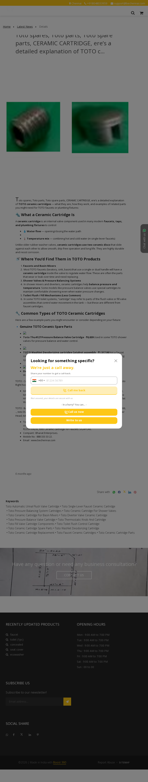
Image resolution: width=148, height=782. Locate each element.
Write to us (74, 420)
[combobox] (37, 380)
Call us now (76, 412)
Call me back (76, 390)
